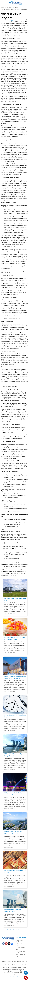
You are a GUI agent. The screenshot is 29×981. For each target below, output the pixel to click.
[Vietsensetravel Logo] (7, 938)
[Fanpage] (3, 943)
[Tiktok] (9, 943)
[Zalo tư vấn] (26, 973)
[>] (19, 930)
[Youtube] (6, 943)
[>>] (21, 930)
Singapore (12, 20)
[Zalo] (12, 943)
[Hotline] (26, 978)
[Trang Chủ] (14, 2)
